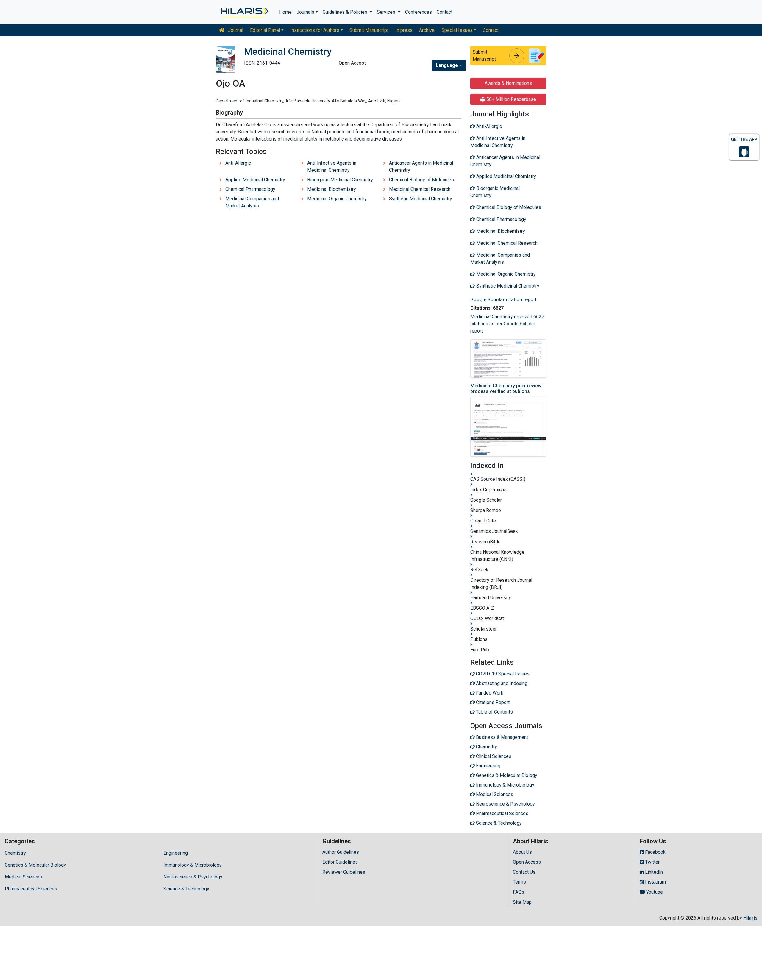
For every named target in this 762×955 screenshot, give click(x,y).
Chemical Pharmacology (250, 189)
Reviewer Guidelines (343, 872)
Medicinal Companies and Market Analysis (252, 202)
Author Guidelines (340, 852)
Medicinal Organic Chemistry (337, 199)
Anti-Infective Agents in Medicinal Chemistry (331, 166)
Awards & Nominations (508, 83)
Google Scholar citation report (503, 299)
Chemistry (15, 853)
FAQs (518, 892)
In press (404, 30)
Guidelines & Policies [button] (345, 12)
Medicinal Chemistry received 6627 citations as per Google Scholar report (507, 324)
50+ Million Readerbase (510, 99)
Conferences (418, 12)
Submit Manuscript (368, 30)
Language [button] (447, 65)
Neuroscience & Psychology (192, 877)
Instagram (655, 882)
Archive (427, 30)
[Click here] (244, 12)
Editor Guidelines (340, 862)
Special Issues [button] (457, 30)
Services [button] (386, 12)
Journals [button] (305, 12)
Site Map (522, 902)
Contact (444, 12)
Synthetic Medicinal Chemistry (420, 199)
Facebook (655, 852)
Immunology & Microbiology (192, 865)
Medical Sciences (23, 877)
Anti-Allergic (238, 163)
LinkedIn (653, 872)
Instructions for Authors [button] (314, 30)
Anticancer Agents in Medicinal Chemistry (421, 166)
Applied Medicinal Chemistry (255, 179)
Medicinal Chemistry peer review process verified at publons (505, 388)
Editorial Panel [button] (265, 30)
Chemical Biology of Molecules (421, 179)
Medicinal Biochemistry (331, 189)
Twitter (652, 862)
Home (285, 12)
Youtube (654, 892)
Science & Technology (186, 889)
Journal (235, 30)
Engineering (175, 853)
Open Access (527, 862)
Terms (519, 882)
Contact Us (524, 872)
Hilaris (750, 918)
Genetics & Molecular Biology (35, 865)
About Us (522, 852)
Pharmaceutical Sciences (31, 889)
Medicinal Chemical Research (419, 189)
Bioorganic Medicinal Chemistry (340, 179)
